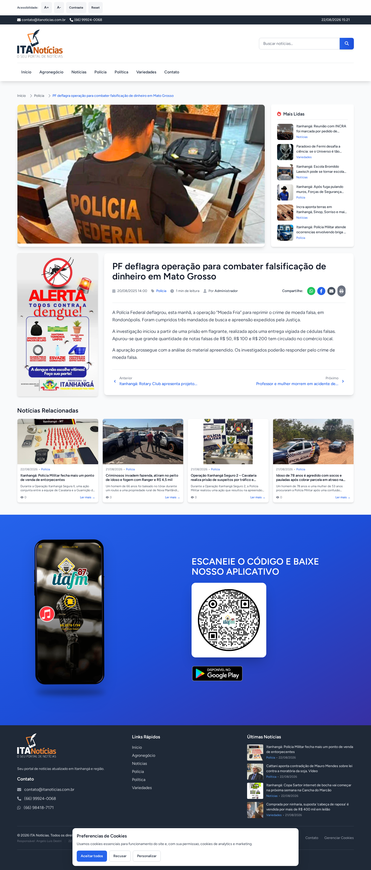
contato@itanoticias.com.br (49, 789)
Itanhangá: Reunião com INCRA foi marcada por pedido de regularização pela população (321, 131)
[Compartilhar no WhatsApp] (311, 291)
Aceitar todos (92, 856)
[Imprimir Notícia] (341, 291)
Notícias (78, 72)
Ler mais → (87, 497)
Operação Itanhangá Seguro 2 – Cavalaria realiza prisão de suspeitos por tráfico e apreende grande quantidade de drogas (223, 479)
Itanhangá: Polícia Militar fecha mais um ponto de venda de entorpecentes (57, 477)
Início (26, 72)
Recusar (119, 856)
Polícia (100, 72)
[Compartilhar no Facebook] (321, 291)
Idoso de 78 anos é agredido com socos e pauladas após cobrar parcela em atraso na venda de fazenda (309, 479)
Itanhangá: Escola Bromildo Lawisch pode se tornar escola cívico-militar (320, 171)
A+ (46, 7)
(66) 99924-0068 (88, 20)
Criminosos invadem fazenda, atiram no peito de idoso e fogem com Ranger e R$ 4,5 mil (142, 477)
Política (121, 72)
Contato (171, 72)
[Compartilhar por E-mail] (331, 291)
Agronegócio (51, 72)
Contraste (76, 7)
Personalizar (146, 856)
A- (59, 7)
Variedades (146, 72)
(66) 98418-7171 (39, 807)
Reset (95, 7)
